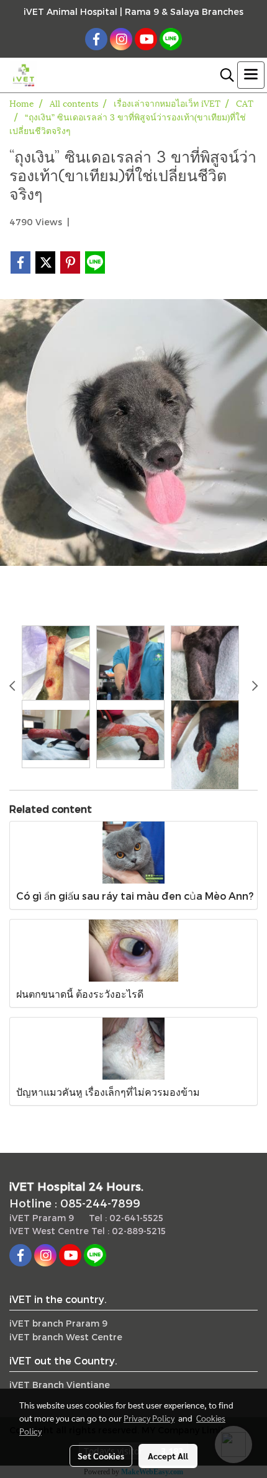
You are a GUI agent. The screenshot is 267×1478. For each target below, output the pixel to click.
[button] (222, 75)
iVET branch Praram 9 (58, 1323)
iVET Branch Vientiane (59, 1384)
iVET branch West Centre (65, 1337)
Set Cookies (101, 1455)
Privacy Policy (149, 1417)
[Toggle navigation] (251, 75)
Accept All (168, 1455)
